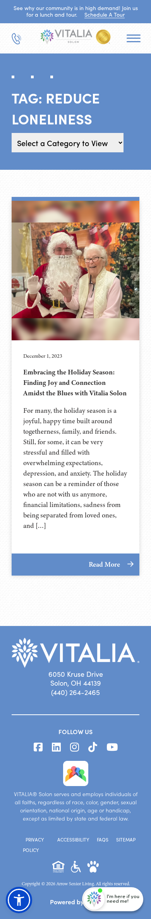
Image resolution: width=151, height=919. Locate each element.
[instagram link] (74, 747)
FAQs (102, 839)
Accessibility (73, 839)
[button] (19, 900)
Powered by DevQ (75, 901)
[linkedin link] (56, 747)
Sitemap (126, 839)
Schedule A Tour (104, 14)
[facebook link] (38, 747)
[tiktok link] (92, 747)
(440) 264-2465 (75, 692)
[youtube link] (112, 747)
